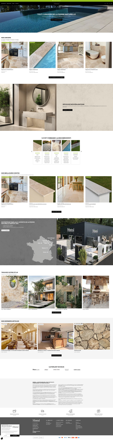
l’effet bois (39, 398)
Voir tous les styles (56, 312)
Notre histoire (48, 422)
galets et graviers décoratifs (43, 401)
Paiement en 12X (58, 423)
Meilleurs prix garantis (70, 414)
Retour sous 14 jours (98, 414)
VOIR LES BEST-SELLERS (56, 211)
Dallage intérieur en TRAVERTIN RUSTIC (7, 69)
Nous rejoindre (48, 424)
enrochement (37, 401)
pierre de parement (45, 400)
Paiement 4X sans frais (14, 414)
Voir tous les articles (56, 355)
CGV (76, 424)
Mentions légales (78, 425)
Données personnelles (79, 426)
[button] (3, 3)
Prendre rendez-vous (69, 423)
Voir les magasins (5, 230)
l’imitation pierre (36, 398)
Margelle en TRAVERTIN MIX (33, 69)
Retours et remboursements (78, 423)
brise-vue (41, 400)
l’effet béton (43, 398)
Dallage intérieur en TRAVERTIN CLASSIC (91, 69)
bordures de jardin (50, 400)
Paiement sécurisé (58, 426)
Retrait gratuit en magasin (59, 424)
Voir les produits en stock (56, 19)
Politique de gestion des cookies (79, 428)
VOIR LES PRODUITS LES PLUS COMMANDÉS (56, 77)
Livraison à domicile (42, 414)
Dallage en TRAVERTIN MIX (61, 69)
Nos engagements (48, 423)
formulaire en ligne (35, 428)
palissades (35, 400)
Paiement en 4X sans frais (59, 422)
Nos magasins (68, 422)
